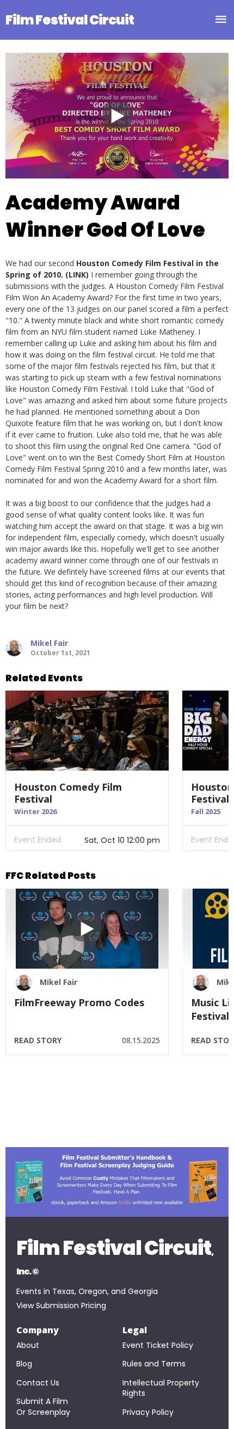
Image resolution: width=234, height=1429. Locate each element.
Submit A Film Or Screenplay (43, 1407)
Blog (24, 1364)
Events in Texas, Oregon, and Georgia (87, 1291)
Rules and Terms (154, 1364)
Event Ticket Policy (157, 1345)
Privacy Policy (148, 1412)
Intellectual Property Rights (161, 1388)
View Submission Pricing (61, 1306)
